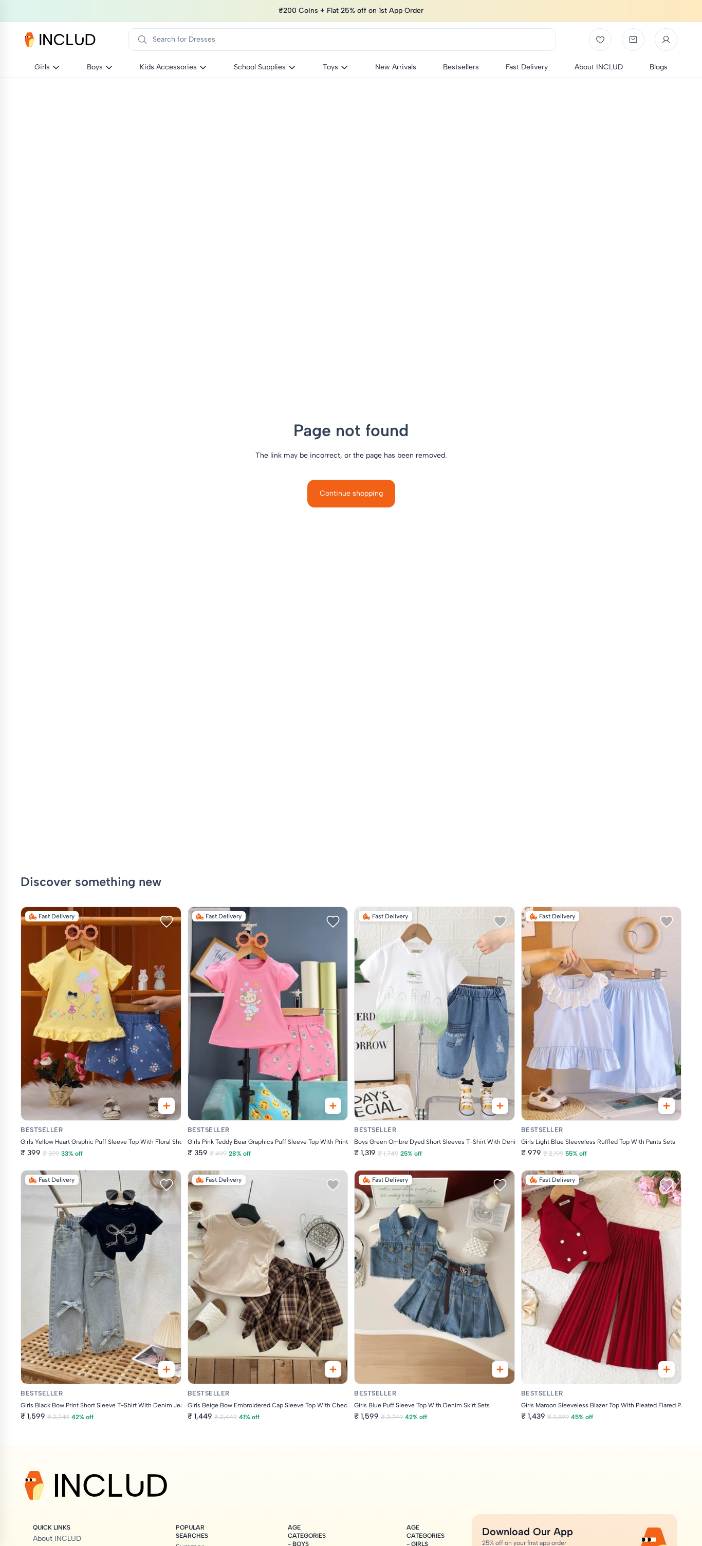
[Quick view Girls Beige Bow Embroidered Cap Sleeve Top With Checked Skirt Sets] (333, 1369)
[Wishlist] (600, 39)
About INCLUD (57, 1538)
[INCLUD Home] (60, 39)
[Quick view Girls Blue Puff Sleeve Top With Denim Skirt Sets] (500, 1369)
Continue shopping (351, 493)
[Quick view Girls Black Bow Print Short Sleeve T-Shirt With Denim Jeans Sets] (166, 1369)
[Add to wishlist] (166, 921)
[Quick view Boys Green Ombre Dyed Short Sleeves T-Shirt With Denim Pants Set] (500, 1106)
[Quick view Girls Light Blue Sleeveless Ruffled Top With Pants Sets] (666, 1106)
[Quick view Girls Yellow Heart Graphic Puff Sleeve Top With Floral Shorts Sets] (166, 1106)
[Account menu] (666, 39)
